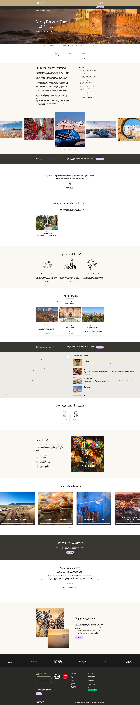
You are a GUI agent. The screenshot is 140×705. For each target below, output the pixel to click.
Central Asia (73, 679)
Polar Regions (73, 686)
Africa (40, 10)
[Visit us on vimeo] (92, 685)
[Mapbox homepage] (5, 394)
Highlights (45, 45)
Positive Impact (74, 7)
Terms (89, 701)
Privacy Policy (84, 701)
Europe (72, 680)
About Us (83, 7)
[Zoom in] (68, 356)
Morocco (43, 10)
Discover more (87, 364)
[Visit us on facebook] (89, 685)
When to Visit (83, 45)
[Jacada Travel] (40, 3)
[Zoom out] (68, 357)
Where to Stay (54, 45)
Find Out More (79, 637)
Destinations (39, 7)
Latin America (73, 683)
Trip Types (57, 7)
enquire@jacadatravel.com (93, 676)
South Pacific (73, 687)
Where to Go (74, 45)
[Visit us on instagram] (94, 685)
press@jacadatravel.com (93, 680)
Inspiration (65, 7)
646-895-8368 (101, 3)
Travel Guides (93, 45)
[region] (35, 375)
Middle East (73, 684)
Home (37, 10)
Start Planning (100, 7)
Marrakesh (66, 72)
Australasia (73, 677)
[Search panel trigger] (95, 7)
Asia (72, 676)
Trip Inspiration (64, 45)
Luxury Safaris (49, 7)
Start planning (70, 552)
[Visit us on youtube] (91, 685)
